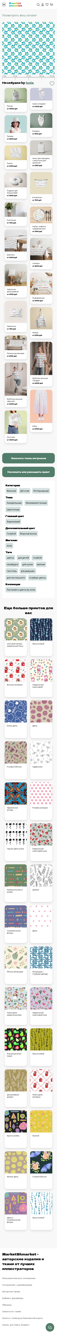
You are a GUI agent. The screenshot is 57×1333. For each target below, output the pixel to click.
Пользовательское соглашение (18, 1278)
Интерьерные (41, 490)
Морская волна (28, 533)
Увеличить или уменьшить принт (28, 472)
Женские (11, 490)
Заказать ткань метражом (28, 458)
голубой (37, 557)
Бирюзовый (13, 521)
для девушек (28, 571)
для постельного (16, 577)
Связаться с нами (11, 1311)
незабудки (12, 564)
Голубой (11, 533)
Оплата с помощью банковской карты (22, 1318)
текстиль (12, 571)
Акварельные (14, 502)
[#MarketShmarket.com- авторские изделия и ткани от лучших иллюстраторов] (15, 4)
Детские (24, 490)
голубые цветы (37, 577)
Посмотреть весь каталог (19, 15)
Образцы (7, 1305)
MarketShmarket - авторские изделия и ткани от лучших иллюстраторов (23, 1261)
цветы (10, 557)
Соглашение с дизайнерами (17, 1285)
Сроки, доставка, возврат (15, 1324)
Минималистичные (36, 502)
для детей (23, 557)
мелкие (41, 564)
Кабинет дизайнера (12, 1298)
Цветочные (13, 509)
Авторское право (11, 1291)
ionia (30, 83)
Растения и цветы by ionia (21, 589)
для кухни (27, 564)
